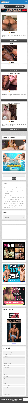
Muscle (16, 205)
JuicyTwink (6, 376)
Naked (20, 205)
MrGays (5, 383)
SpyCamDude (6, 389)
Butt (22, 194)
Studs (11, 207)
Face (10, 197)
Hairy (8, 199)
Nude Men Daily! (14, 343)
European (6, 197)
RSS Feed (6, 217)
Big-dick (22, 190)
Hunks (5, 203)
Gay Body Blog (7, 365)
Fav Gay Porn (6, 361)
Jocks (22, 203)
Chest (6, 196)
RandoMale (6, 387)
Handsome (13, 199)
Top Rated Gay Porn (8, 394)
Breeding (15, 193)
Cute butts (15, 196)
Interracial (10, 203)
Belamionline (12, 190)
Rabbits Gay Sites (7, 385)
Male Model (7, 205)
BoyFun (11, 194)
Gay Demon (6, 367)
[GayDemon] (14, 317)
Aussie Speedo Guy (8, 352)
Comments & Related (14, 40)
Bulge (19, 194)
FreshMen (21, 197)
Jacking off (14, 203)
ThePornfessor (7, 392)
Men (12, 205)
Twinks (16, 207)
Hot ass (19, 199)
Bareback (20, 187)
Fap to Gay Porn (7, 358)
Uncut (22, 207)
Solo (5, 207)
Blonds (7, 194)
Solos (8, 207)
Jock (18, 203)
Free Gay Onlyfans (7, 363)
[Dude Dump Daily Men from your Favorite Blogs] (14, 10)
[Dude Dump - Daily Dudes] (5, 2)
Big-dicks (7, 192)
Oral (23, 205)
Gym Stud (6, 374)
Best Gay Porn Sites (8, 354)
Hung (18, 201)
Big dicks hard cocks (17, 192)
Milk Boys (6, 381)
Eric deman (20, 196)
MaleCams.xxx (7, 378)
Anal (8, 188)
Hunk (22, 201)
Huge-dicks (14, 201)
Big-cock (19, 190)
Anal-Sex (13, 188)
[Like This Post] (10, 32)
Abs (4, 188)
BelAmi (5, 190)
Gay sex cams (6, 372)
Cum (10, 196)
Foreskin (15, 197)
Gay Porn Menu (7, 370)
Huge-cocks (8, 201)
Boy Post (6, 356)
